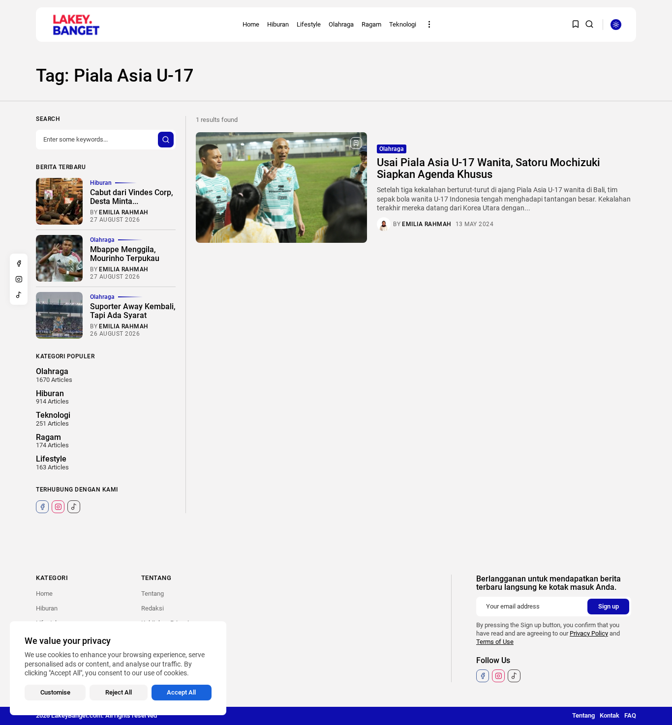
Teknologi (402, 24)
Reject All (118, 692)
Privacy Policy (589, 633)
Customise (55, 692)
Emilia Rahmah (427, 224)
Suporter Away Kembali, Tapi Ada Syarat (133, 311)
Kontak (609, 715)
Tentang (152, 593)
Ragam (371, 24)
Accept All (181, 692)
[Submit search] (166, 139)
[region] (118, 668)
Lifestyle (309, 24)
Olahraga (341, 24)
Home (251, 24)
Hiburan (278, 24)
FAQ (630, 715)
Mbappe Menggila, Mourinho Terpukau (124, 254)
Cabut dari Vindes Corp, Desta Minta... (131, 197)
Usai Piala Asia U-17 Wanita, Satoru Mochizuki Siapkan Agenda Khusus (488, 168)
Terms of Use (495, 641)
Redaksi (152, 608)
